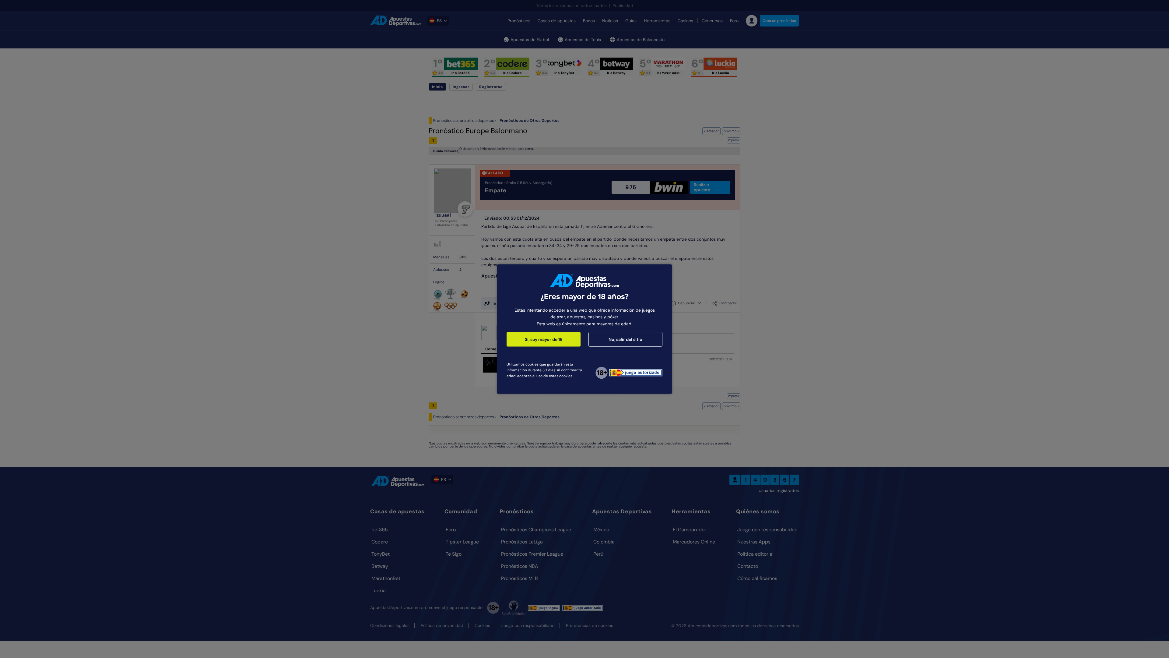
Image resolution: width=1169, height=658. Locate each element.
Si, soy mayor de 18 (544, 339)
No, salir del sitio (625, 339)
